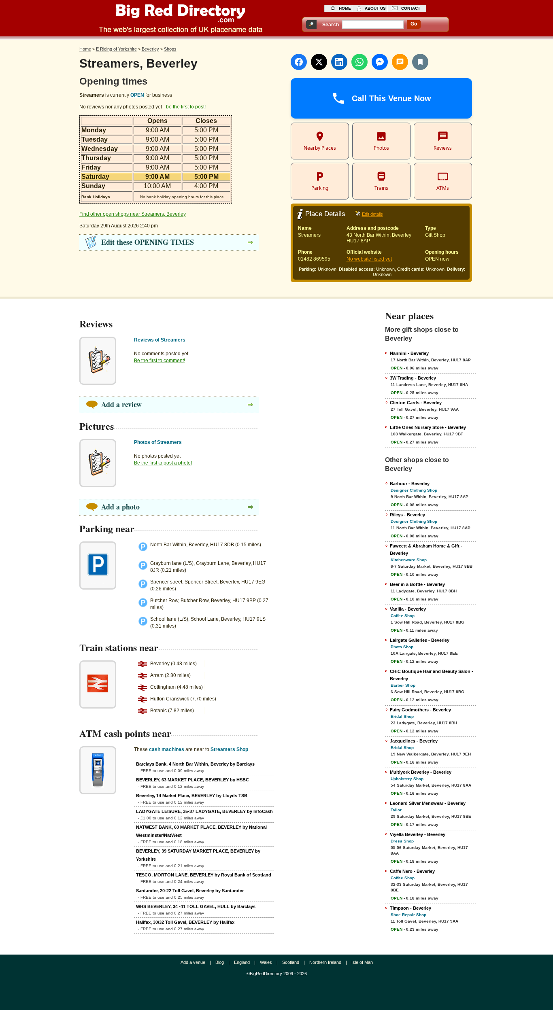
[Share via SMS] (400, 62)
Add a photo (120, 506)
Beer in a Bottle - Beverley (417, 584)
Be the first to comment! (159, 360)
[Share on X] (319, 62)
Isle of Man (362, 962)
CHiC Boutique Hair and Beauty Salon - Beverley (431, 675)
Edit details (372, 214)
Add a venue (193, 962)
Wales (266, 962)
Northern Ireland (325, 962)
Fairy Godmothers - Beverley (420, 709)
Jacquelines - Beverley (414, 740)
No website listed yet (369, 259)
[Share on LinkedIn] (339, 62)
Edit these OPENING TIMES (147, 242)
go (413, 24)
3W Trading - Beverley (413, 378)
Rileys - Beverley (407, 514)
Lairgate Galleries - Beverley (419, 640)
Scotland (290, 962)
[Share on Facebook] (299, 62)
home (345, 8)
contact (410, 8)
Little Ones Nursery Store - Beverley (428, 427)
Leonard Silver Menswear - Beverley (428, 803)
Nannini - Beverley (409, 353)
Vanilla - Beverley (408, 609)
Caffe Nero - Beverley (412, 871)
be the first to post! (186, 107)
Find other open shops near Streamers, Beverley (132, 214)
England (242, 962)
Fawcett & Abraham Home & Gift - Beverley (426, 549)
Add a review (121, 404)
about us (375, 8)
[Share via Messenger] (380, 62)
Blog (219, 962)
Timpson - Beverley (410, 908)
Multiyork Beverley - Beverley (420, 772)
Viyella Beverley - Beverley (417, 834)
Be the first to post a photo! (163, 463)
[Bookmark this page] (420, 62)
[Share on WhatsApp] (359, 62)
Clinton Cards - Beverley (416, 402)
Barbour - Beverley (410, 483)
